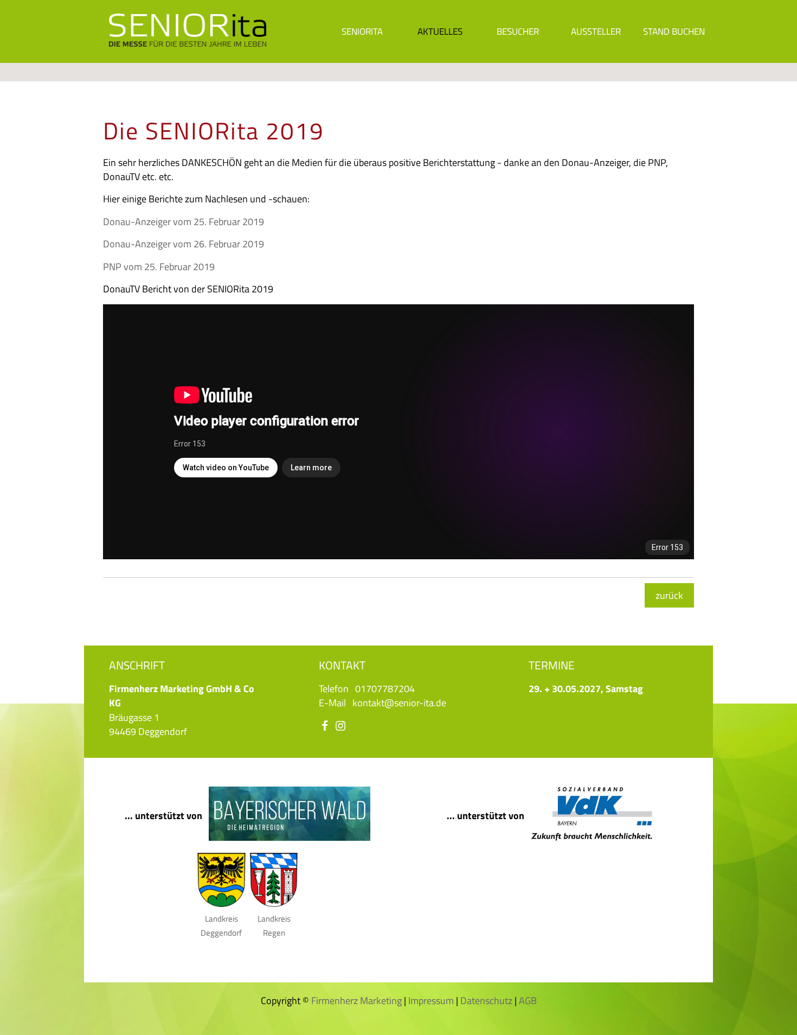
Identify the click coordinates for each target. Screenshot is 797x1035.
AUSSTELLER (596, 31)
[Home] (187, 41)
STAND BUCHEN (674, 31)
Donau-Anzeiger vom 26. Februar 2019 (183, 244)
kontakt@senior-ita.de (399, 702)
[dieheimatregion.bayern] (290, 837)
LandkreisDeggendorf (221, 925)
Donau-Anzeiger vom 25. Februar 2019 (183, 221)
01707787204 (385, 688)
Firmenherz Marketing (356, 1000)
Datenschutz (486, 1000)
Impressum (431, 1000)
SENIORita (362, 31)
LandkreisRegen (274, 925)
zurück (669, 595)
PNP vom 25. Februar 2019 (159, 266)
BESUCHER (518, 31)
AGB (528, 1000)
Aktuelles (439, 31)
